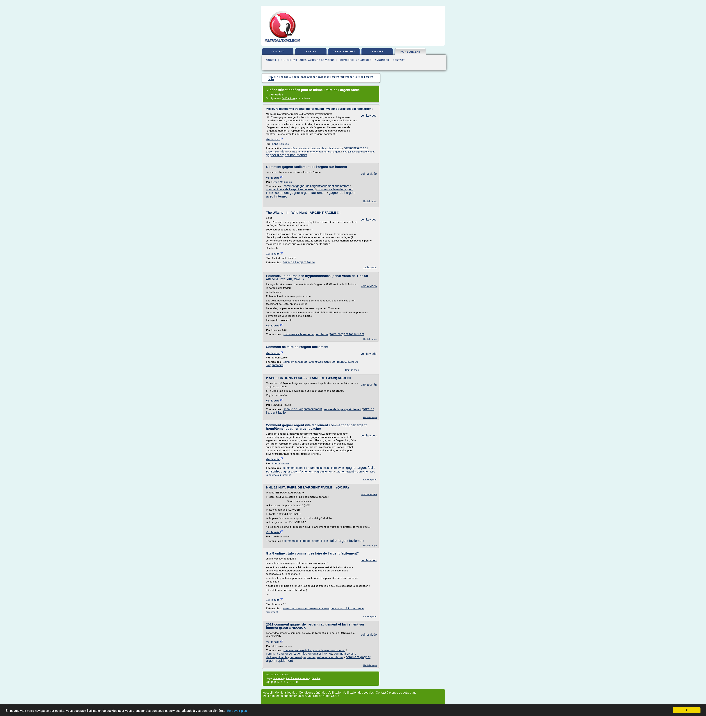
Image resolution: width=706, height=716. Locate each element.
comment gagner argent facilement (300, 193)
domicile (377, 51)
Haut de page (370, 201)
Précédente (292, 678)
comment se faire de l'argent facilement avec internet (314, 650)
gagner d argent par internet (286, 155)
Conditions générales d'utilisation (320, 692)
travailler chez (344, 51)
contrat (278, 51)
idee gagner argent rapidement (358, 151)
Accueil (271, 60)
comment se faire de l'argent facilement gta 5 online (306, 608)
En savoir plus (237, 711)
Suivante (304, 678)
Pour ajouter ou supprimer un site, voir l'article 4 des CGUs (301, 695)
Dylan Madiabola (282, 181)
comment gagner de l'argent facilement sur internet (316, 186)
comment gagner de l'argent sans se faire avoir (313, 467)
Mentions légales (286, 692)
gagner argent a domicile (352, 471)
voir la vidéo (369, 115)
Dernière (316, 678)
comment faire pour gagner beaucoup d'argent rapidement (312, 148)
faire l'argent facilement (347, 334)
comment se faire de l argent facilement (306, 361)
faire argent (410, 51)
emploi (311, 51)
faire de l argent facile (299, 262)
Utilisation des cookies (359, 692)
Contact (399, 60)
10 (297, 682)
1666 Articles (288, 98)
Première (278, 678)
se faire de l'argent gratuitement (342, 409)
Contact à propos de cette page (396, 692)
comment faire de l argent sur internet (290, 189)
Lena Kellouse (280, 143)
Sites (303, 60)
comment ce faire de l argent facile (306, 334)
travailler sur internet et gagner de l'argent (316, 151)
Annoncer (382, 60)
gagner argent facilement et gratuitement (307, 471)
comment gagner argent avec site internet (316, 657)
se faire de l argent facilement (303, 409)
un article (363, 60)
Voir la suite (273, 139)
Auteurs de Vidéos (321, 60)
